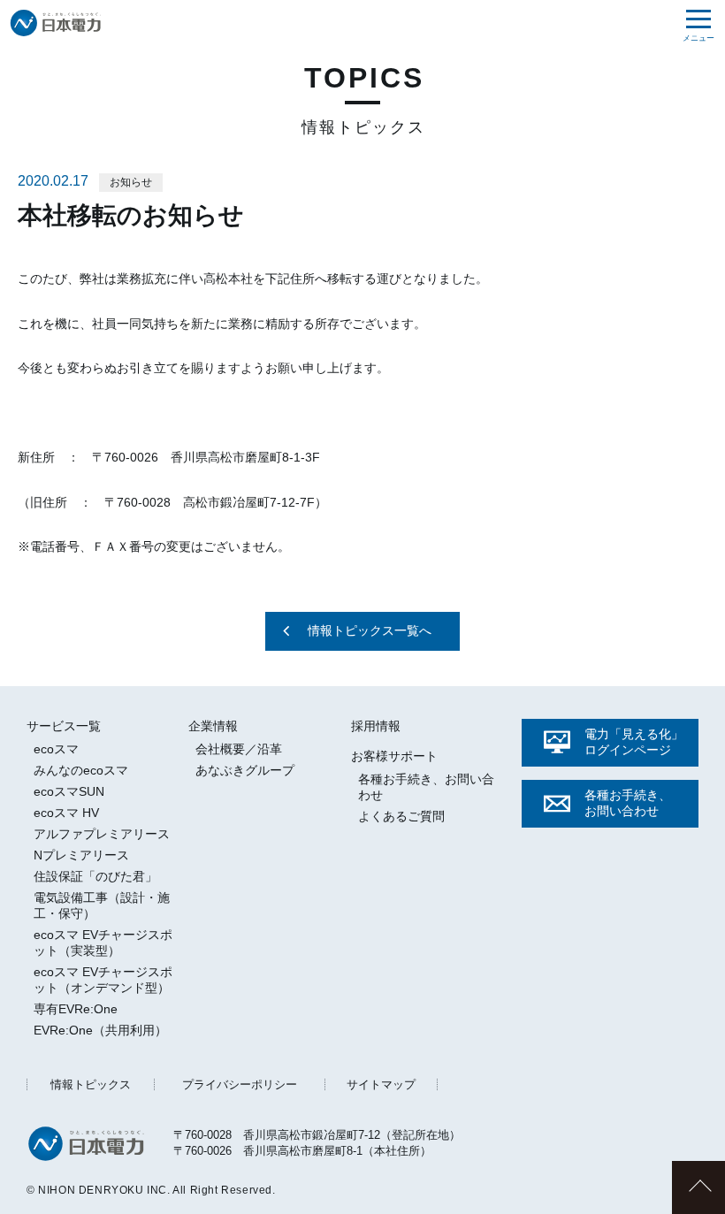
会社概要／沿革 (238, 749)
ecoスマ (56, 749)
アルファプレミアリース (102, 834)
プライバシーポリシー (239, 1084)
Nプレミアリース (81, 855)
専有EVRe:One (76, 1009)
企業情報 (213, 726)
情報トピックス (90, 1084)
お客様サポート (394, 756)
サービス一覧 (64, 726)
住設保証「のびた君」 (95, 876)
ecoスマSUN (69, 791)
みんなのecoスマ (81, 770)
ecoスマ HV (66, 813)
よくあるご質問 (401, 816)
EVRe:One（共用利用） (100, 1030)
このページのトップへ (698, 1187)
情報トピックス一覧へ (369, 630)
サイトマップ (381, 1084)
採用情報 (376, 726)
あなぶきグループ (244, 770)
